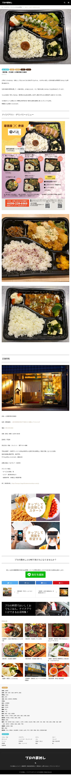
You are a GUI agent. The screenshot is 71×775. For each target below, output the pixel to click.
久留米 (17, 722)
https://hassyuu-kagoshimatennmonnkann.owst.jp (25, 483)
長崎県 (3, 726)
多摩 (15, 715)
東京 (3, 715)
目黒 (25, 715)
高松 (6, 728)
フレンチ (54, 739)
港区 (6, 699)
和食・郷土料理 (5, 69)
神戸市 (16, 692)
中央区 (12, 717)
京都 (3, 690)
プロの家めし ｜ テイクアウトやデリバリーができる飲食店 (31, 772)
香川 (3, 728)
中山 (7, 730)
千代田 (11, 715)
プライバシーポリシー (55, 766)
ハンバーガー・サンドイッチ (25, 739)
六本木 (6, 715)
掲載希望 (24, 766)
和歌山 (3, 694)
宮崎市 (6, 705)
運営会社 (39, 766)
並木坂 (7, 717)
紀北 (7, 694)
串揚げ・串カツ (39, 741)
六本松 (26, 722)
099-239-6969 (9, 428)
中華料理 (21, 741)
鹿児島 (17, 69)
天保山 (3, 701)
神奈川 (3, 719)
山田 (25, 730)
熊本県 (3, 717)
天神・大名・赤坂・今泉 (42, 722)
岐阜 (3, 707)
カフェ (37, 737)
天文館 (12, 69)
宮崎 (3, 705)
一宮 (6, 711)
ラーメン (4, 741)
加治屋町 (16, 730)
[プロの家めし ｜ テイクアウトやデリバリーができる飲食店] (7, 2)
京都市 (6, 690)
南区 (16, 717)
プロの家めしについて (15, 766)
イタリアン (21, 737)
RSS (35, 763)
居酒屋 (3, 743)
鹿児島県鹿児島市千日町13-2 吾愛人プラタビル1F (26, 422)
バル (37, 739)
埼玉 (3, 697)
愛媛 (3, 709)
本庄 (6, 697)
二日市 (21, 722)
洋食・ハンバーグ (23, 743)
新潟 (3, 713)
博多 (34, 722)
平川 (28, 730)
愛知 (3, 711)
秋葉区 (13, 713)
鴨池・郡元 (36, 730)
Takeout (28, 69)
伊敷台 (11, 730)
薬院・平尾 (20, 724)
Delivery (23, 69)
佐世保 (7, 726)
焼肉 (37, 743)
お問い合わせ (45, 766)
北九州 (30, 722)
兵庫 (3, 692)
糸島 (16, 724)
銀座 (28, 715)
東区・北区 (7, 713)
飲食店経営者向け (31, 766)
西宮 (20, 692)
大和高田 (7, 703)
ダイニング (4, 739)
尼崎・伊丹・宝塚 (9, 692)
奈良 (3, 703)
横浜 (7, 719)
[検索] (64, 2)
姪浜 (51, 722)
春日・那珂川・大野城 (8, 724)
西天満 (10, 699)
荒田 (32, 730)
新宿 (18, 715)
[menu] (68, 2)
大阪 (3, 699)
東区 (19, 717)
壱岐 (12, 726)
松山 (6, 709)
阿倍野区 (15, 699)
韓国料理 (4, 745)
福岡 (3, 722)
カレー (54, 737)
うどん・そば (5, 737)
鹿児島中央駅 (43, 730)
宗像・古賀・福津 (57, 722)
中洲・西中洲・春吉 (9, 722)
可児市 (6, 707)
